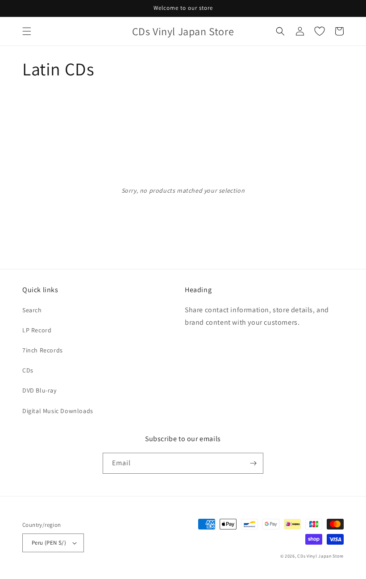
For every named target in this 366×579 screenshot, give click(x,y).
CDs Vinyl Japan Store (320, 556)
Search (32, 310)
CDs (27, 370)
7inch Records (42, 350)
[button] (27, 31)
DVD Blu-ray (39, 390)
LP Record (36, 330)
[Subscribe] (253, 463)
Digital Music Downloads (57, 411)
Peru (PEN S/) (49, 542)
